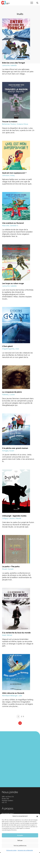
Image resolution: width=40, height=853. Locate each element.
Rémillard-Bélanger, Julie (12, 696)
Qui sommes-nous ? (8, 813)
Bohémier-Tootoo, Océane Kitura (15, 124)
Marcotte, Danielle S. (10, 226)
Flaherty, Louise (8, 394)
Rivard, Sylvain (8, 569)
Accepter (20, 835)
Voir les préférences (20, 845)
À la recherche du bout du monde (16, 633)
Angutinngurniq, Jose (10, 349)
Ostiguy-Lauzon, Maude (11, 518)
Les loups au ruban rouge (13, 283)
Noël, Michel (7, 635)
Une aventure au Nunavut (13, 223)
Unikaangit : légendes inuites (14, 516)
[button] (37, 816)
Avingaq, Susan (8, 451)
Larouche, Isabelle (9, 65)
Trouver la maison (9, 121)
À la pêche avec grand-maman (15, 448)
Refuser (20, 840)
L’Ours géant (7, 346)
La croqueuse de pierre (12, 392)
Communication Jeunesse (5, 2)
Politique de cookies (11, 850)
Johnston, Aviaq (8, 175)
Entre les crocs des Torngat (13, 63)
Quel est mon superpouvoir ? (14, 173)
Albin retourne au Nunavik (13, 693)
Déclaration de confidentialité (25, 850)
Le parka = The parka (11, 566)
